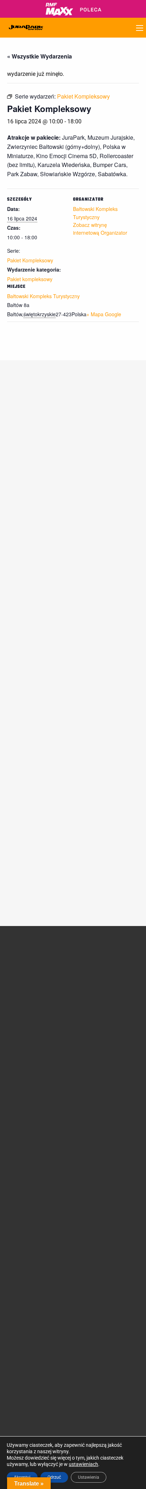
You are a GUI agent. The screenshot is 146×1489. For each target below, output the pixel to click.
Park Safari (92, 1003)
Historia (15, 976)
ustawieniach (83, 1464)
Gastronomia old (25, 1156)
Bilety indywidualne (101, 1122)
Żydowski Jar (95, 1079)
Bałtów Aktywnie (98, 1088)
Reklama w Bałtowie (102, 1207)
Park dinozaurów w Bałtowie (101, 970)
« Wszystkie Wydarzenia (39, 56)
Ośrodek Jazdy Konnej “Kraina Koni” (104, 1052)
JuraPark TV (21, 1052)
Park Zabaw (93, 1024)
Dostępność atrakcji (29, 1130)
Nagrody (16, 984)
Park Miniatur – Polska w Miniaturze (107, 1013)
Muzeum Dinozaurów (103, 981)
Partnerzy (18, 1001)
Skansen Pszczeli (99, 1071)
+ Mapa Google (103, 314)
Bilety (89, 1112)
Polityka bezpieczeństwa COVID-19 (34, 1252)
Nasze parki (20, 993)
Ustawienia (88, 1477)
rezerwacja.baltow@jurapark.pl (41, 1381)
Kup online (95, 1155)
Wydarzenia (20, 1035)
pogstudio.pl (125, 1423)
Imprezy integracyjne (30, 1207)
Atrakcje (93, 958)
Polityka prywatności (30, 1241)
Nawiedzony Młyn (99, 1063)
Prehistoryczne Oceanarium (96, 992)
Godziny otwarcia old (30, 1122)
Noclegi (15, 1139)
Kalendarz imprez (26, 1069)
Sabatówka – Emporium (106, 1041)
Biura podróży (22, 1198)
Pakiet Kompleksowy (30, 260)
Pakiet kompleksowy (29, 279)
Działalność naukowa (30, 968)
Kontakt (89, 1199)
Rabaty (88, 1139)
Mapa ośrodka (23, 1164)
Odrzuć (54, 1477)
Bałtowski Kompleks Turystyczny (43, 296)
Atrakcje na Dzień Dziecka (108, 1096)
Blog (12, 1061)
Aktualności (20, 1044)
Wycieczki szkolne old (30, 1190)
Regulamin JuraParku (31, 1233)
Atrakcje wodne (97, 1033)
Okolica (15, 1147)
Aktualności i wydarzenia (26, 1021)
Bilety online (93, 1165)
